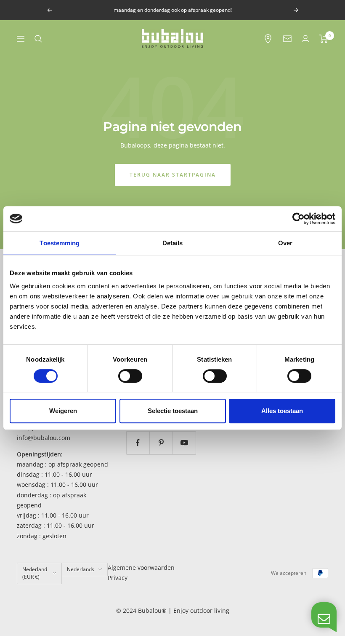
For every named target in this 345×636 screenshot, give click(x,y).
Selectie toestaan (173, 410)
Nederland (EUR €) (34, 573)
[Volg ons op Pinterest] (160, 442)
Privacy (117, 578)
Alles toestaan (282, 410)
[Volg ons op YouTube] (184, 442)
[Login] (305, 38)
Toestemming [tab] (60, 243)
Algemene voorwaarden (141, 568)
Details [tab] (172, 243)
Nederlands (80, 569)
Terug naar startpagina (173, 174)
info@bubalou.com (43, 438)
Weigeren (63, 410)
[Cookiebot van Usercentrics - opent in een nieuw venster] (298, 218)
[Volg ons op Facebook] (137, 442)
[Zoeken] (38, 39)
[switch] (130, 376)
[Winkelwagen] (323, 39)
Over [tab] (285, 243)
